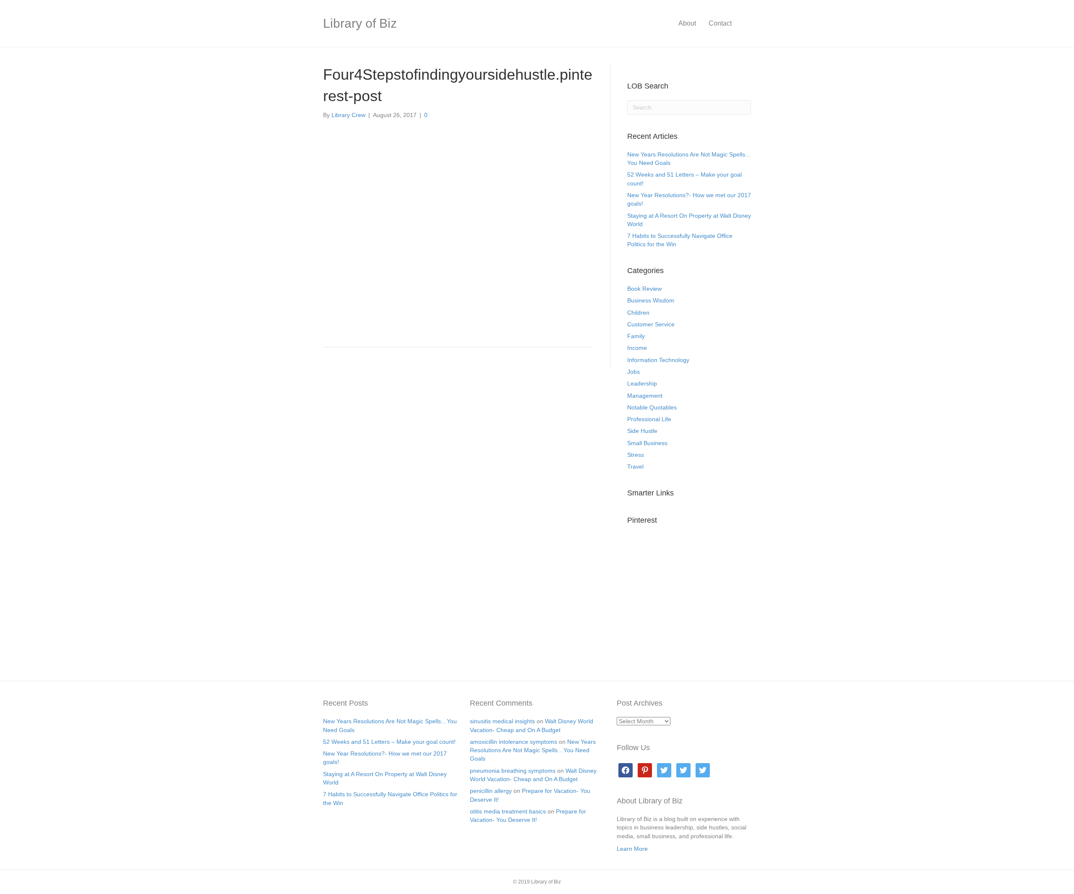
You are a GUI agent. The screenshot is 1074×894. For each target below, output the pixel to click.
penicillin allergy (491, 790)
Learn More (632, 848)
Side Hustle (642, 430)
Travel (635, 466)
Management (644, 395)
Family (636, 336)
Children (638, 312)
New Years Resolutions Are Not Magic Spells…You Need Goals (533, 750)
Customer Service (651, 324)
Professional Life (649, 419)
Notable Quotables (652, 407)
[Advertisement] (458, 276)
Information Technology (658, 360)
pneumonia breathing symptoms (512, 770)
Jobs (633, 371)
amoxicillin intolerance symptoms (513, 741)
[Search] (744, 23)
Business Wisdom (650, 300)
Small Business (647, 443)
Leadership (642, 383)
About (687, 23)
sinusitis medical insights (502, 721)
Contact (720, 23)
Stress (635, 454)
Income (637, 347)
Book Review (644, 288)
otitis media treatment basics (508, 811)
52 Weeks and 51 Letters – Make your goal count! (389, 741)
